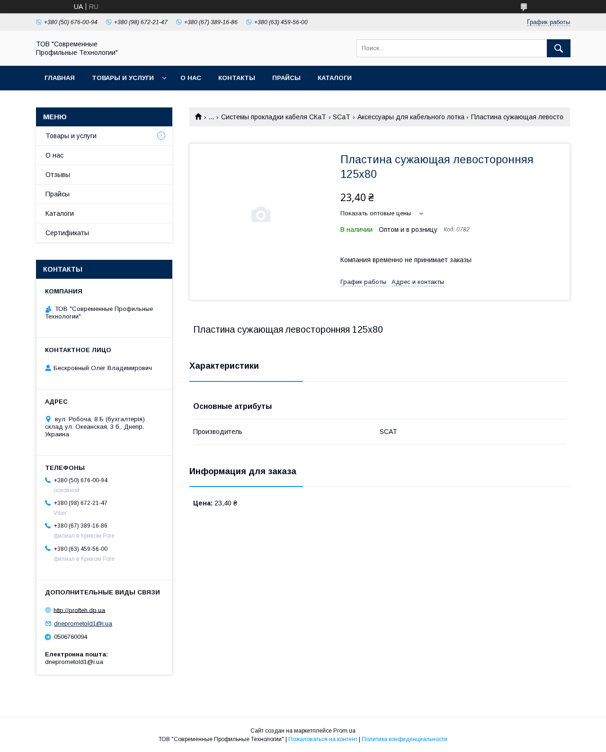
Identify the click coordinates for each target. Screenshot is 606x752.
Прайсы (286, 77)
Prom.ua (344, 730)
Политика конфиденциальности (404, 739)
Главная (60, 77)
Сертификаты (67, 233)
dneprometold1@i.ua (83, 623)
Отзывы (57, 174)
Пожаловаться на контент (322, 739)
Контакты (236, 77)
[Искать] (558, 48)
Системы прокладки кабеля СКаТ (273, 117)
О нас (190, 77)
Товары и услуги (123, 77)
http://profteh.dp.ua (79, 609)
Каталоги (335, 77)
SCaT (341, 117)
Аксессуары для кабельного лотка (410, 117)
